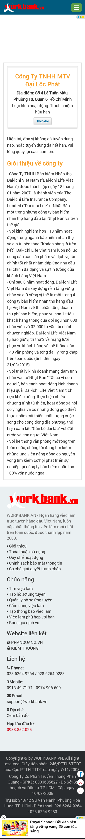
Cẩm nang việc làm (26, 605)
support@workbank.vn (27, 701)
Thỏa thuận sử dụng (26, 551)
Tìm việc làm (20, 588)
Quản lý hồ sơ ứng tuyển (30, 600)
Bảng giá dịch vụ (23, 622)
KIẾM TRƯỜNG (25, 648)
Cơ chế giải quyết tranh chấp (34, 568)
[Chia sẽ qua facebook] (80, 774)
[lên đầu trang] (80, 782)
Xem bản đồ (18, 715)
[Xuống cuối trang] (80, 790)
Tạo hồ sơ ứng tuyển (27, 594)
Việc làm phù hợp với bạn (31, 617)
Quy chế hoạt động (25, 557)
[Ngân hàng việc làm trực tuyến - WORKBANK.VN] (23, 7)
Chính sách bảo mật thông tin (35, 563)
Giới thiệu (17, 546)
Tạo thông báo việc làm (29, 611)
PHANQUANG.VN (27, 642)
